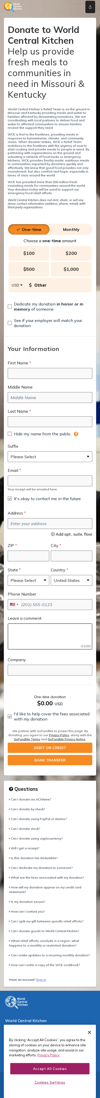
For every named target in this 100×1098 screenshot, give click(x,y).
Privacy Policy (59, 735)
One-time (31, 229)
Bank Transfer (50, 760)
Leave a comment (25, 618)
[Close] (89, 1032)
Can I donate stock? (25, 829)
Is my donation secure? (28, 902)
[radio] (31, 229)
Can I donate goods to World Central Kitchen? (45, 931)
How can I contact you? (28, 911)
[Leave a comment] (50, 636)
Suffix (13, 446)
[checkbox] (50, 306)
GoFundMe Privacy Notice (66, 739)
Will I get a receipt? (25, 848)
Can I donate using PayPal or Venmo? (39, 819)
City (54, 545)
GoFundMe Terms (27, 739)
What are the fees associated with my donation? (47, 877)
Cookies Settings (50, 1082)
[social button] (90, 7)
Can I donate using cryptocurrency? (37, 838)
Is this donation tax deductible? (34, 858)
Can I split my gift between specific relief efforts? (47, 921)
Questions (25, 789)
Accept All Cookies (50, 1069)
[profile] (72, 7)
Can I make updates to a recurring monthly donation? (50, 955)
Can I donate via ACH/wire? (31, 799)
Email (13, 470)
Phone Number (22, 594)
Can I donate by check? (28, 809)
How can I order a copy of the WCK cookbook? (45, 965)
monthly (71, 229)
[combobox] (14, 604)
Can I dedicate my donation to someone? (42, 868)
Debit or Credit (50, 747)
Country (58, 569)
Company (17, 659)
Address (15, 513)
